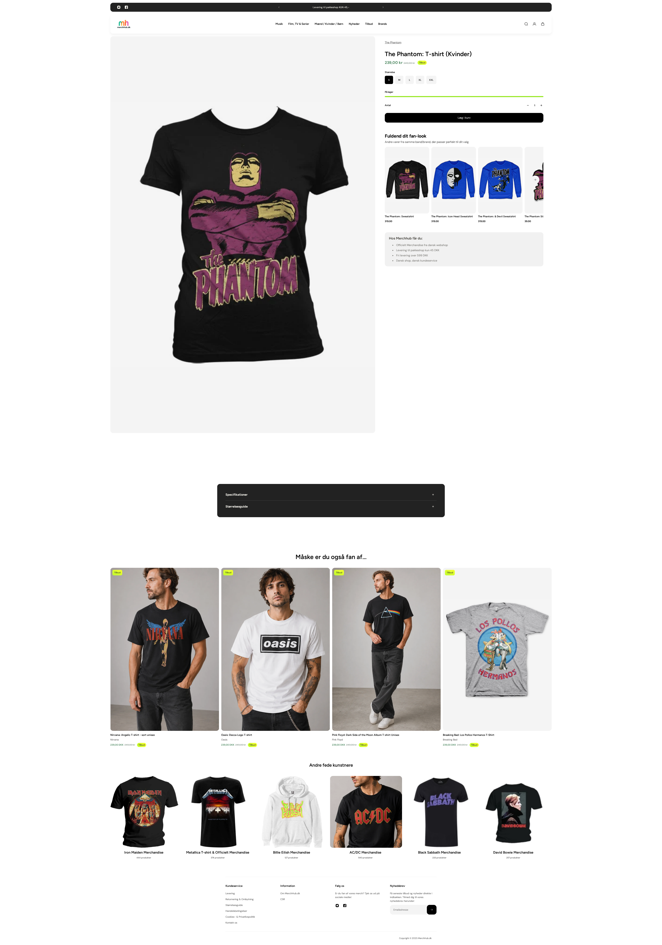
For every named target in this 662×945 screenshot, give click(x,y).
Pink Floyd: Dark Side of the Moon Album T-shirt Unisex (365, 734)
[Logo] (123, 24)
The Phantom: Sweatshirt (399, 216)
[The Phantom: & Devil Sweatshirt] (500, 180)
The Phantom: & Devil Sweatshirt (497, 216)
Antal (388, 105)
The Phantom (393, 42)
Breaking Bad (450, 739)
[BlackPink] (442, 823)
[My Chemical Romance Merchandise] (294, 823)
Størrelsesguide (236, 506)
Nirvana (114, 739)
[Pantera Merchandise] (368, 823)
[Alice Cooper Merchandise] (516, 823)
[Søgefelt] (526, 24)
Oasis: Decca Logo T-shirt (236, 734)
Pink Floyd (337, 739)
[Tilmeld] (432, 910)
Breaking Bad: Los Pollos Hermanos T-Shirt (468, 734)
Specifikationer (236, 495)
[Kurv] (543, 24)
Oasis (224, 739)
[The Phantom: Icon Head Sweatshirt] (453, 180)
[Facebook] (126, 7)
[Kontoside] (534, 24)
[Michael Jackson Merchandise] (146, 819)
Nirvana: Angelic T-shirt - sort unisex (132, 734)
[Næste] (535, 180)
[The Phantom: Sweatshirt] (407, 180)
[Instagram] (119, 7)
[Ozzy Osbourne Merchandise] (220, 823)
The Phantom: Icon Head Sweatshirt (452, 216)
